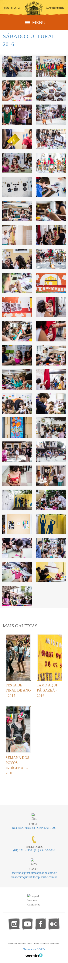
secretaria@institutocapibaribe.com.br (34, 872)
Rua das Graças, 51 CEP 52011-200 (34, 827)
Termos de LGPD (34, 949)
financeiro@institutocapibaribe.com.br (34, 877)
